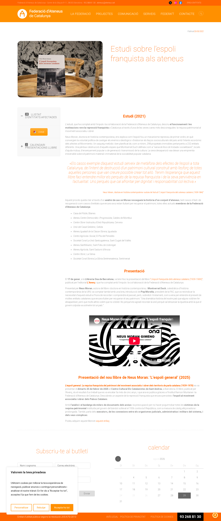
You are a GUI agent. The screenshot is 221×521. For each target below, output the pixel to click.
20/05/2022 (199, 31)
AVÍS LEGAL (112, 517)
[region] (42, 491)
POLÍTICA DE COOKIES (162, 517)
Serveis (149, 14)
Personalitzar (21, 507)
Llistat (41, 132)
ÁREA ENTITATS (194, 3)
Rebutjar (41, 507)
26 (146, 495)
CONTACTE (186, 14)
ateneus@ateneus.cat (106, 3)
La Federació (81, 14)
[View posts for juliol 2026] (118, 459)
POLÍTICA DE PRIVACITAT (133, 517)
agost (159, 459)
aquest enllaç (103, 421)
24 (121, 495)
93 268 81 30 (89, 3)
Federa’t (167, 14)
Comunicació (128, 14)
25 (133, 495)
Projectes (104, 14)
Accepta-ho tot (62, 507)
